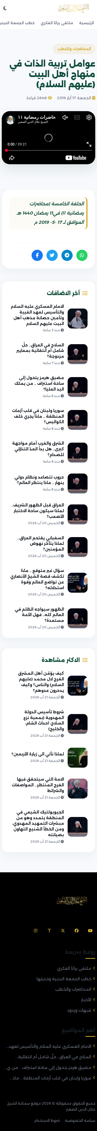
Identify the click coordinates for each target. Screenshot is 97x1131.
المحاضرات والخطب (73, 989)
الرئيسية (86, 23)
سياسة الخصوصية (80, 1120)
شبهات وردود (79, 1010)
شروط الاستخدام (47, 1120)
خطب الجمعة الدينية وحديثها (64, 978)
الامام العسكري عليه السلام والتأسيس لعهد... (48, 1046)
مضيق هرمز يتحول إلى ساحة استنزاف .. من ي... (47, 1067)
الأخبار (86, 999)
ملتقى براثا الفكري (57, 23)
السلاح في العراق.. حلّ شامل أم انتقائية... (53, 1056)
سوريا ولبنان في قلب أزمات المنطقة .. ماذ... (50, 1078)
